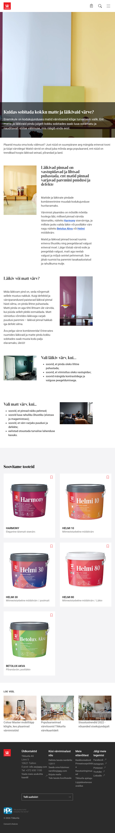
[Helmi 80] (87, 575)
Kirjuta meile (55, 774)
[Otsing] (100, 6)
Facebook (98, 760)
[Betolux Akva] (30, 643)
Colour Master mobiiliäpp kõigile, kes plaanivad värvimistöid (19, 726)
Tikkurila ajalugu (83, 778)
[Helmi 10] (87, 506)
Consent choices (11, 824)
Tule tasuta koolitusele (60, 778)
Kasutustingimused (83, 773)
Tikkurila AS (28, 756)
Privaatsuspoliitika (84, 765)
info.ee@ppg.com (38, 767)
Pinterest (98, 768)
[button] (91, 6)
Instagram (98, 764)
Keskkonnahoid (83, 760)
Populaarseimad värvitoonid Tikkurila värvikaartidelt (53, 726)
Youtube (97, 771)
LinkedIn (97, 775)
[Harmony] (30, 506)
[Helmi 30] (30, 575)
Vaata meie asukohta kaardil (32, 776)
